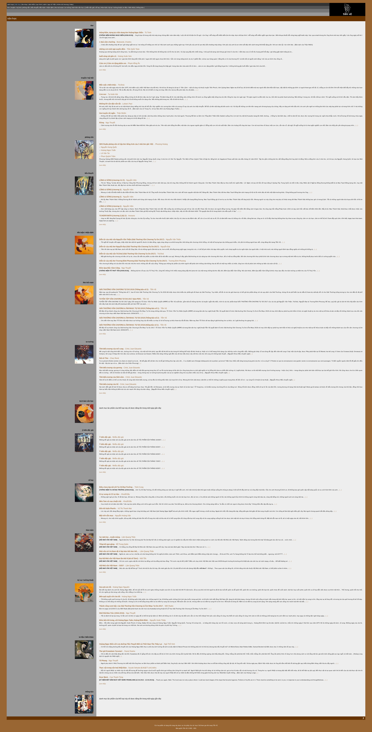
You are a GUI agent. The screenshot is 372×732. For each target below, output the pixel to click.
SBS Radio (169, 606)
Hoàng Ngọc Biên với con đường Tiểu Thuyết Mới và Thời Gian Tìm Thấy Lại (131, 644)
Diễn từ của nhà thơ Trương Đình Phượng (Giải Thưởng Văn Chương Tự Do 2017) (133, 261)
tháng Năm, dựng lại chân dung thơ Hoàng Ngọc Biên (121, 33)
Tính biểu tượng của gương (111, 368)
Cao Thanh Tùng (116, 677)
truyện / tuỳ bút (16, 7)
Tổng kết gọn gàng (107, 544)
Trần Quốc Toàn (133, 49)
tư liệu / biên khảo (129, 7)
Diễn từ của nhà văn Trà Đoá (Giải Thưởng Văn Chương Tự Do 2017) (128, 254)
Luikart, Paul (127, 104)
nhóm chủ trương (63, 4)
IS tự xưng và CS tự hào (109, 494)
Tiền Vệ (153, 289)
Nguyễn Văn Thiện (173, 239)
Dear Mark (104, 677)
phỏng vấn (26, 7)
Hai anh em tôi (105, 587)
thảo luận (104, 7)
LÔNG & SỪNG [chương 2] (110, 197)
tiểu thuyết (34, 7)
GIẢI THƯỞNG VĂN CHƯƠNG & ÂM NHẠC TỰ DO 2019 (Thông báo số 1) (129, 308)
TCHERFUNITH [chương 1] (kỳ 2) (113, 216)
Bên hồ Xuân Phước (108, 508)
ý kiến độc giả (89, 7)
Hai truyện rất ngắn (107, 113)
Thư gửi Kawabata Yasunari (111, 651)
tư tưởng (68, 7)
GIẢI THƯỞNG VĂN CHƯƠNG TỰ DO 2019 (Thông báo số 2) (124, 289)
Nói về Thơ (104, 358)
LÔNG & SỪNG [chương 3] (110, 190)
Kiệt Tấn (143, 558)
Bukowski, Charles (124, 42)
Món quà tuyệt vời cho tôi (110, 597)
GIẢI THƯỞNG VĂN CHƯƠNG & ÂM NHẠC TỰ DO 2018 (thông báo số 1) (129, 325)
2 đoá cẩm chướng (107, 42)
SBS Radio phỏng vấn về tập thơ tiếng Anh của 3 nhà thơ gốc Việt (126, 144)
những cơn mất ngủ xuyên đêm (112, 49)
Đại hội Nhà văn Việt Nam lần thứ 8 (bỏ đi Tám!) (119, 558)
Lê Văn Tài (105, 153)
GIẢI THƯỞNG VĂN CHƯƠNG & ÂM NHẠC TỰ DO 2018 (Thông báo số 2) (129, 318)
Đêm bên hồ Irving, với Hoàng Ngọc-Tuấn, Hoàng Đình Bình (124, 620)
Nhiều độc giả (118, 437)
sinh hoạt (10, 4)
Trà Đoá (121, 85)
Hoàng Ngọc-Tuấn (108, 150)
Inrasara (131, 216)
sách (44, 4)
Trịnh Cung (139, 487)
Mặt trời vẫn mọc (106, 516)
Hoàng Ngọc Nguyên (121, 587)
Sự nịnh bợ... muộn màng (110, 537)
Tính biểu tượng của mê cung (111, 349)
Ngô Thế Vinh (169, 644)
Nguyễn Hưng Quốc (109, 147)
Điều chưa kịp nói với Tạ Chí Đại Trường (116, 487)
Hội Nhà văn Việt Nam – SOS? (112, 566)
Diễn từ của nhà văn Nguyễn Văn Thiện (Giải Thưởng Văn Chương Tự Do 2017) (132, 239)
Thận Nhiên (121, 113)
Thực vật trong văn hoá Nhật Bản (113, 668)
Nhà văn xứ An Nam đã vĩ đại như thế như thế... (119, 551)
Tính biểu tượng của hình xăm (112, 377)
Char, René (114, 358)
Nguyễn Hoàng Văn (123, 516)
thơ (8, 7)
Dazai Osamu (129, 651)
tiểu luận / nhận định (46, 7)
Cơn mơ (103, 94)
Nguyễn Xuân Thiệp (158, 620)
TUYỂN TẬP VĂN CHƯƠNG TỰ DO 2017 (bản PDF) (120, 299)
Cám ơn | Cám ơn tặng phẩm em (113, 63)
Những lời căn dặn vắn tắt (110, 104)
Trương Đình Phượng (177, 261)
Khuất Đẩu (125, 494)
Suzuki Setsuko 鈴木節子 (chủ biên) (142, 668)
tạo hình (39, 4)
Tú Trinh (148, 33)
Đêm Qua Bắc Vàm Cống (110, 268)
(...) (197, 90)
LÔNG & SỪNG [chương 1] (110, 206)
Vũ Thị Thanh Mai (125, 508)
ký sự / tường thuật (115, 7)
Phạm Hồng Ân (134, 63)
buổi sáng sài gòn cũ (108, 56)
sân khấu (32, 4)
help (71, 4)
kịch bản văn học (78, 7)
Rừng (102, 123)
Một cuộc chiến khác (108, 85)
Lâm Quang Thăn (128, 537)
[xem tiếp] (102, 70)
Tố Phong (103, 661)
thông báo (140, 7)
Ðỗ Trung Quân (122, 544)
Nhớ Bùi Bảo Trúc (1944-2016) (112, 613)
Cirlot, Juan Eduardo (133, 349)
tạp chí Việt (52, 4)
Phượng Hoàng (161, 144)
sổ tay (98, 7)
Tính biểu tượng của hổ (109, 384)
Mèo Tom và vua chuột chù (110, 501)
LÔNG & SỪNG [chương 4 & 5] (112, 180)
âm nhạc (24, 4)
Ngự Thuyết (110, 123)
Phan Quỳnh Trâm (108, 156)
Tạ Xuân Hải (113, 94)
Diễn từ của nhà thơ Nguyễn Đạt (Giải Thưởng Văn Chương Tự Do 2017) (129, 247)
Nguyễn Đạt (165, 247)
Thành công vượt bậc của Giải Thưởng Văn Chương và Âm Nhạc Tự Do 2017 (131, 606)
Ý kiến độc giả (105, 437)
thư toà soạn (59, 7)
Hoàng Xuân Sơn (125, 56)
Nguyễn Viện (131, 180)
